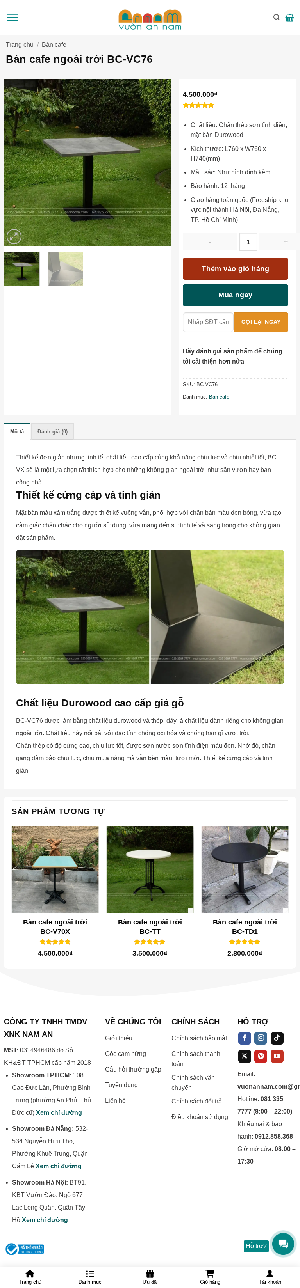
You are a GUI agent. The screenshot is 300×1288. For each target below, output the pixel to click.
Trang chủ (20, 44)
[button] (12, 17)
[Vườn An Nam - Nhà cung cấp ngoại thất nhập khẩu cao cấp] (150, 17)
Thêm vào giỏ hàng (235, 269)
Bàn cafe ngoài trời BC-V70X (55, 926)
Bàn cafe (54, 44)
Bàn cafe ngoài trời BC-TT (150, 926)
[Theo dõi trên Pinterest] (260, 1056)
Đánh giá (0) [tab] (53, 432)
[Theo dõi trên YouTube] (277, 1056)
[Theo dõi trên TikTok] (277, 1038)
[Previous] (45, 162)
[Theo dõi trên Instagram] (260, 1038)
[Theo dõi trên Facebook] (244, 1038)
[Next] (129, 162)
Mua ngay (235, 295)
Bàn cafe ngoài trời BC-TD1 (245, 926)
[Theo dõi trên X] (244, 1056)
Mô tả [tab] (17, 432)
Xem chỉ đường (59, 1112)
